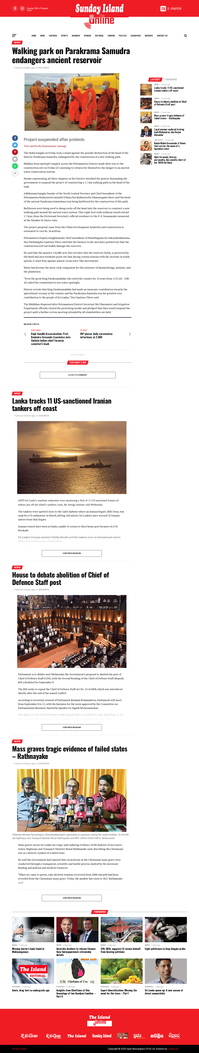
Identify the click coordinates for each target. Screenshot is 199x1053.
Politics (122, 35)
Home (34, 35)
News (42, 35)
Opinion (87, 35)
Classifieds (136, 35)
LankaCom (173, 1048)
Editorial (99, 35)
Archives (149, 35)
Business (76, 35)
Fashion (111, 35)
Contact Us (162, 35)
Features (53, 35)
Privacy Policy (19, 1048)
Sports (64, 35)
